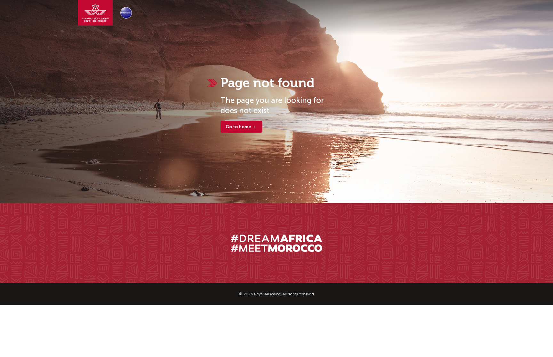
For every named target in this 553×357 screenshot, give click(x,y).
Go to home (238, 126)
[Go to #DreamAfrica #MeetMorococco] (276, 243)
